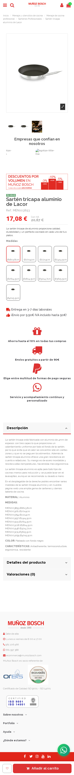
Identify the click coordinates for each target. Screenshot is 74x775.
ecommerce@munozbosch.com (24, 655)
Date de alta (12, 633)
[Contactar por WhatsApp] (64, 750)
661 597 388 (12, 649)
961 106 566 (12, 644)
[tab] (37, 428)
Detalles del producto (26, 562)
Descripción (17, 428)
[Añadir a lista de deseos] (7, 768)
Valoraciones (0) (21, 574)
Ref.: (9, 210)
